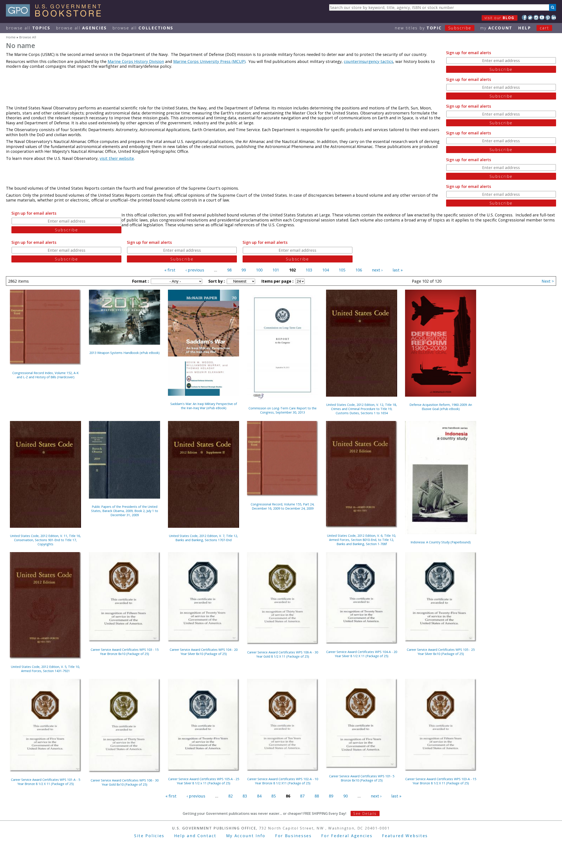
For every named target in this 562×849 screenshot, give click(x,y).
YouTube (541, 17)
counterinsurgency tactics (368, 61)
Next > (548, 281)
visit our (500, 17)
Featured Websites (405, 835)
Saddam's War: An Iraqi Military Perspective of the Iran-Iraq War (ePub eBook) (203, 406)
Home (11, 37)
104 (325, 270)
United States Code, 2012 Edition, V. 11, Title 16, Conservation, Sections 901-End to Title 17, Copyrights (45, 540)
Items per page (276, 281)
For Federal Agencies (346, 835)
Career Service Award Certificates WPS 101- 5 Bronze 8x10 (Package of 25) (361, 778)
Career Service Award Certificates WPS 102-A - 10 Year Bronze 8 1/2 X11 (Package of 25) (282, 781)
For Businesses (293, 835)
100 (259, 270)
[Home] (55, 15)
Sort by (216, 281)
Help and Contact (195, 835)
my (496, 27)
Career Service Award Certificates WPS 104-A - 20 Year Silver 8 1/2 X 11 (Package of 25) (361, 654)
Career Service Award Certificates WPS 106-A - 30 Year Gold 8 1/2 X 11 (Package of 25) (282, 654)
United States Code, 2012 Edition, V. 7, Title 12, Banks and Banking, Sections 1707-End (203, 538)
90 (345, 796)
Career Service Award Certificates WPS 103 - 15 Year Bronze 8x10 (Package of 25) (125, 651)
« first (169, 270)
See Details (364, 813)
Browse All (28, 27)
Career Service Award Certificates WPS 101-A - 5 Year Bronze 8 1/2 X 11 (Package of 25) (45, 782)
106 (358, 270)
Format (140, 281)
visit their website (117, 158)
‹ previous (195, 270)
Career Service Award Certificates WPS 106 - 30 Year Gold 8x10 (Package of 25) (125, 782)
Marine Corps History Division (136, 61)
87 (302, 796)
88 (317, 796)
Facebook (524, 17)
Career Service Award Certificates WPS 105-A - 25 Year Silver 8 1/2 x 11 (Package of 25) (203, 781)
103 (309, 270)
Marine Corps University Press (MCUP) (209, 61)
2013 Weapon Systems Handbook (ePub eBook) (124, 353)
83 (245, 796)
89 (331, 796)
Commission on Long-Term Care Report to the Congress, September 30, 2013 (283, 410)
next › (377, 270)
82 (230, 796)
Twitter (530, 17)
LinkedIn (553, 17)
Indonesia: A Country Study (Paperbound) (441, 542)
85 (273, 796)
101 (275, 270)
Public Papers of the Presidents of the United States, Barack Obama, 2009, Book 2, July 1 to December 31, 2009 (124, 511)
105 (342, 270)
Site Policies (149, 835)
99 (243, 270)
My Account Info (246, 835)
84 (259, 796)
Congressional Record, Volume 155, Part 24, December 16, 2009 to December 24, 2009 (282, 506)
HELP (524, 27)
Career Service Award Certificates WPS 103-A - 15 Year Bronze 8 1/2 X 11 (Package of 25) (440, 781)
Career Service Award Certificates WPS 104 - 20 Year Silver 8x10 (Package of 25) (204, 651)
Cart (544, 27)
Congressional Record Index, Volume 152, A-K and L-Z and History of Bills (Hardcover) (45, 375)
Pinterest (547, 17)
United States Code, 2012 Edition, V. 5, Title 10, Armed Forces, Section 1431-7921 (45, 669)
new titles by (433, 27)
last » (398, 270)
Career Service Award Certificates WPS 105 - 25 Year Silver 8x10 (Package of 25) (441, 651)
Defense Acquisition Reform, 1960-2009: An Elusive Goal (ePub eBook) (440, 407)
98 (229, 270)
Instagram (536, 17)
